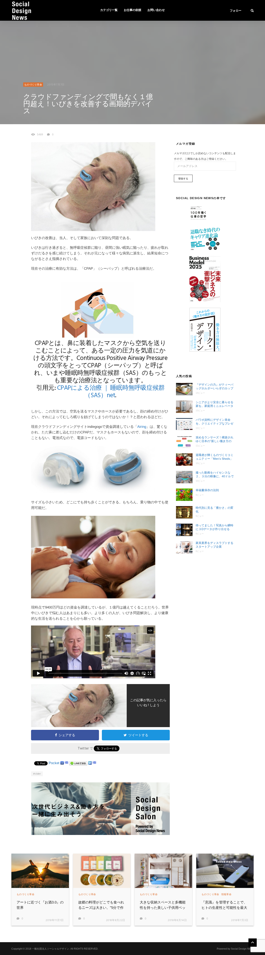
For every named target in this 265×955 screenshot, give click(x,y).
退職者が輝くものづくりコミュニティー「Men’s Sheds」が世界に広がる (214, 457)
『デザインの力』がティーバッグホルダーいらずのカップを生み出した (214, 386)
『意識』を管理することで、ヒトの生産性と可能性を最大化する (224, 907)
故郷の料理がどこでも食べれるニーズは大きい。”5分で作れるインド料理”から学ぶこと (101, 907)
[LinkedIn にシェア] (90, 763)
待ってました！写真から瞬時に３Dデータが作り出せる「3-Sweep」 (214, 527)
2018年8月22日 (115, 920)
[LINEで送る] (78, 763)
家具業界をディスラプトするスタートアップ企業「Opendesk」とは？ (214, 544)
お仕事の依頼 (132, 10)
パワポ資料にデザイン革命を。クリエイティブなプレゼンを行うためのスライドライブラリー (214, 421)
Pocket (54, 763)
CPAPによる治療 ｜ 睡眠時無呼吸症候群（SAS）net (111, 392)
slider (38, 774)
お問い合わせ (156, 10)
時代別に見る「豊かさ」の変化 (214, 509)
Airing (141, 427)
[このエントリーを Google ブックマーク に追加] (62, 763)
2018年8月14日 (177, 920)
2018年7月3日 (239, 920)
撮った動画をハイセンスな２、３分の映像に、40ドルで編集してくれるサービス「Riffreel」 (215, 474)
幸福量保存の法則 (207, 490)
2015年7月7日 (56, 85)
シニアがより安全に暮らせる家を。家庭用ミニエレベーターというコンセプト (214, 404)
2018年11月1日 (55, 920)
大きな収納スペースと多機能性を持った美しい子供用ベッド (163, 907)
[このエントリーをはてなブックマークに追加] (66, 763)
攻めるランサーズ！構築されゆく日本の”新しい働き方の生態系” (214, 439)
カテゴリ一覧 (109, 10)
